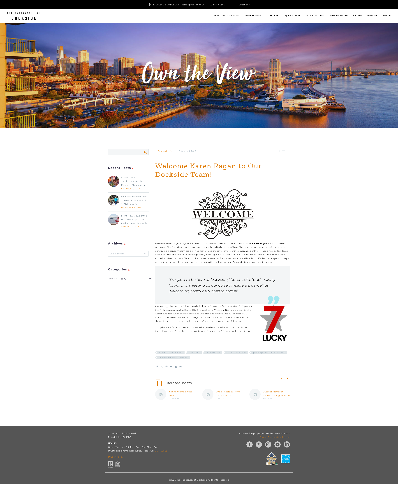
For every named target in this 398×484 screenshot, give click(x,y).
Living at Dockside (236, 352)
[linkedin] (287, 444)
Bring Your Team (339, 16)
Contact (388, 16)
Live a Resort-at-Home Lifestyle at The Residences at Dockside (229, 395)
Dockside (194, 352)
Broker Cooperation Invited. (275, 437)
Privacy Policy (115, 456)
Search (145, 152)
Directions (244, 4)
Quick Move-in (292, 16)
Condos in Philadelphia (170, 352)
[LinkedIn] (176, 367)
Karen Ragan (213, 352)
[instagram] (268, 444)
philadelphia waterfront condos (269, 352)
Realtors (372, 16)
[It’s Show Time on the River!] (162, 395)
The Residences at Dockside (173, 357)
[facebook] (249, 444)
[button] (281, 377)
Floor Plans (273, 16)
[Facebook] (157, 367)
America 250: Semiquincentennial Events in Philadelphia (133, 181)
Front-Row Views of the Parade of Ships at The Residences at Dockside (134, 219)
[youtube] (277, 444)
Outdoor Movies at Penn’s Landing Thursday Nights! (276, 395)
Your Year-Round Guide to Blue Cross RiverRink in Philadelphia (134, 200)
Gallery (357, 16)
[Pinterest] (166, 367)
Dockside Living (166, 151)
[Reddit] (180, 367)
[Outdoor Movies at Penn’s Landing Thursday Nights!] (256, 395)
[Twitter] (162, 367)
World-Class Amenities (226, 16)
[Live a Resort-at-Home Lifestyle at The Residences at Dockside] (209, 395)
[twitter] (259, 444)
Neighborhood (253, 16)
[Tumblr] (171, 367)
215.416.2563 (219, 4)
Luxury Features (315, 16)
